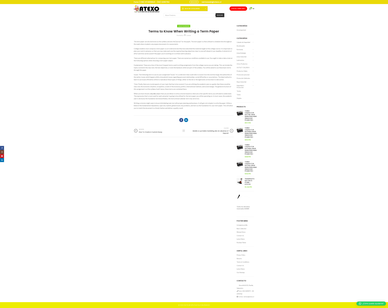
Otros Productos (242, 64)
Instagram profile (242, 225)
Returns (239, 258)
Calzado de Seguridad (243, 42)
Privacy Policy (241, 255)
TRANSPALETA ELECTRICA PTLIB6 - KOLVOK (249, 181)
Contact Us (240, 235)
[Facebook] (181, 120)
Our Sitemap (241, 272)
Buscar (220, 15)
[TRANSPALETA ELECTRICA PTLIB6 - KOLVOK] (240, 183)
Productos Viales (242, 71)
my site (153, 94)
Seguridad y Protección (240, 86)
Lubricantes (240, 60)
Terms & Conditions (243, 262)
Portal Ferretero (238, 8)
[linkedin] (186, 120)
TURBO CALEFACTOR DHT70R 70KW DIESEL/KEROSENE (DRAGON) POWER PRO (251, 115)
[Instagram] (2, 152)
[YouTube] (2, 156)
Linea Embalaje (241, 53)
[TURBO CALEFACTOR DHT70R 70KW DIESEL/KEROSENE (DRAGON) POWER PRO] (240, 117)
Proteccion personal (243, 75)
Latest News (241, 239)
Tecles (239, 91)
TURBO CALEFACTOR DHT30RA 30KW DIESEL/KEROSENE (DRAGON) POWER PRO (251, 149)
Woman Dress (241, 232)
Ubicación (194, 2)
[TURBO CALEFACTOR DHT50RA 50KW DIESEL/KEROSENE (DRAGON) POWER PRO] (240, 134)
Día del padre (241, 46)
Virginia (239, 98)
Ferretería (240, 49)
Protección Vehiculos (243, 78)
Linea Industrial (241, 57)
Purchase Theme (241, 242)
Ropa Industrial (241, 82)
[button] (371, 304)
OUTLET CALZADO (243, 67)
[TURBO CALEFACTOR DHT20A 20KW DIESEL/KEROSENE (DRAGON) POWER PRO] (240, 168)
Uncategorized (183, 26)
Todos (239, 94)
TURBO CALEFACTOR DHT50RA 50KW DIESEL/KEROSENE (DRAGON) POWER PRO (251, 132)
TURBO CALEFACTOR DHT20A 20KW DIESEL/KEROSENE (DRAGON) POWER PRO (251, 166)
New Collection (241, 228)
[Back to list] (183, 130)
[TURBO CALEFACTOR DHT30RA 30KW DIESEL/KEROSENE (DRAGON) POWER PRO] (240, 151)
